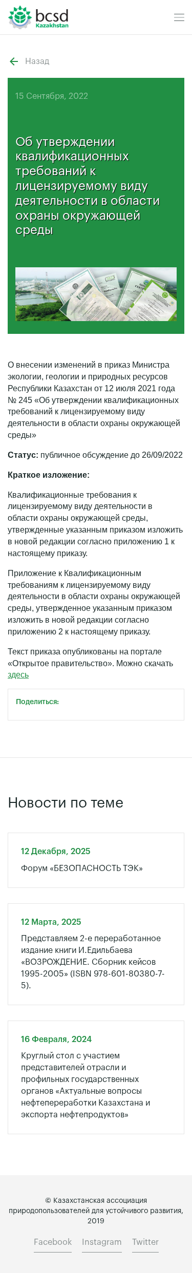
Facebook (53, 1242)
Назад (37, 61)
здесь (18, 674)
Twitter (145, 1242)
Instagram (102, 1242)
